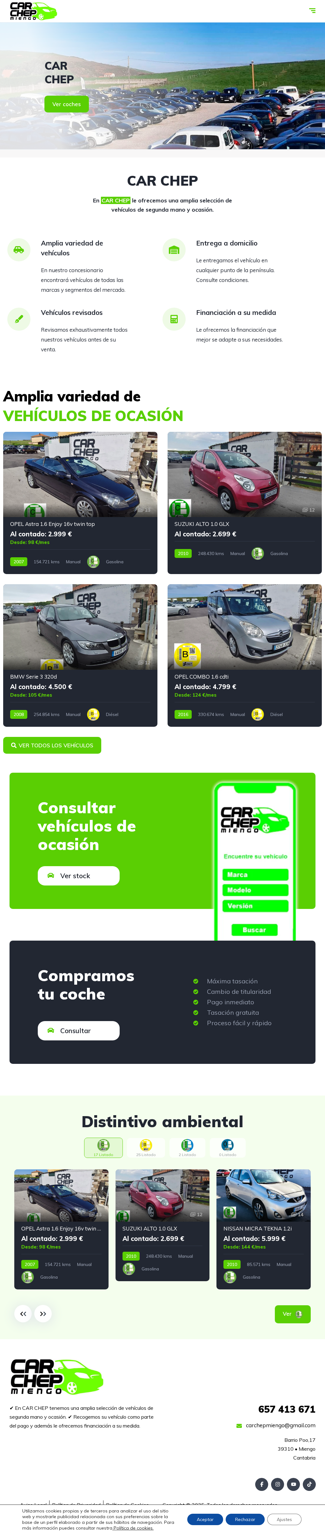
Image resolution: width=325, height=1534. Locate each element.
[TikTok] (309, 1484)
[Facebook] (261, 1484)
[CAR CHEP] (34, 11)
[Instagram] (277, 1484)
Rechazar (245, 1519)
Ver (296, 1313)
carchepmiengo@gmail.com (280, 1425)
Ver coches (66, 104)
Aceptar (205, 1519)
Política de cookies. (133, 1528)
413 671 (286, 1409)
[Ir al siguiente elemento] (43, 1313)
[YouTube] (293, 1484)
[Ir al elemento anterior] (23, 1313)
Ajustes (284, 1519)
